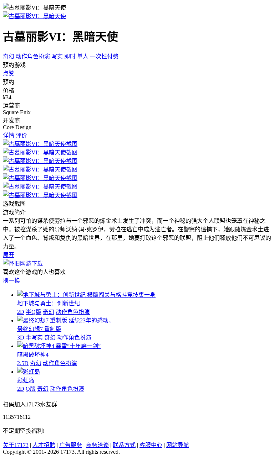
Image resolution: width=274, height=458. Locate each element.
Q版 (31, 389)
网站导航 (177, 445)
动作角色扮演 (33, 56)
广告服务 (70, 445)
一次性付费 (104, 56)
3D (20, 338)
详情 (8, 135)
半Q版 (33, 312)
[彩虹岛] (28, 372)
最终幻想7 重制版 (39, 329)
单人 (82, 56)
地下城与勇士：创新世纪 (48, 303)
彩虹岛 (25, 380)
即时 (70, 56)
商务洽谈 (97, 445)
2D (20, 312)
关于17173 (16, 445)
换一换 (11, 281)
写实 (57, 56)
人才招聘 (43, 445)
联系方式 (124, 445)
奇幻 (8, 56)
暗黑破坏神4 (33, 355)
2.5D (23, 363)
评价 (21, 135)
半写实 (34, 338)
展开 (8, 255)
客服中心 (150, 445)
